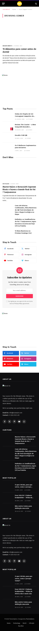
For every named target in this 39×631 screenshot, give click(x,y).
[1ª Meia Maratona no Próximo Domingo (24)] (8, 233)
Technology (16, 623)
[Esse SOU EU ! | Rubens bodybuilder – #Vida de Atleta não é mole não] (8, 497)
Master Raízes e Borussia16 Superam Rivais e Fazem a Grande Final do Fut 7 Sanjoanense (19, 189)
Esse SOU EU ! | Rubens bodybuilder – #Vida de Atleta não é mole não (23, 497)
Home (9, 623)
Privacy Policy (18, 303)
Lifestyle (31, 623)
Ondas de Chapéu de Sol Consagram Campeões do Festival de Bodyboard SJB (25, 116)
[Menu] (3, 3)
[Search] (36, 3)
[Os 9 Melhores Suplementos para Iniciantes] (8, 147)
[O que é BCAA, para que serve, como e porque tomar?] (8, 487)
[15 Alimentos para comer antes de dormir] (19, 32)
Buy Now (21, 626)
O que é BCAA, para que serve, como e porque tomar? (23, 487)
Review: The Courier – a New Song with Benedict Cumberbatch (25, 127)
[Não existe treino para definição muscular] (8, 508)
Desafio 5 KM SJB (21, 135)
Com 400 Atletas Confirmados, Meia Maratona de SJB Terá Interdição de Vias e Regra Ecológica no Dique (25, 210)
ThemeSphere (30, 619)
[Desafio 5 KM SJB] (8, 137)
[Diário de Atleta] (19, 3)
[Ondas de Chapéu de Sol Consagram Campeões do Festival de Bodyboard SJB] (8, 116)
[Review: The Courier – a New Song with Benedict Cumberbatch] (8, 126)
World (24, 623)
